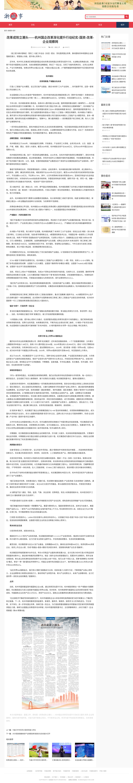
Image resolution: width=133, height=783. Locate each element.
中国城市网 (66, 771)
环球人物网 (103, 771)
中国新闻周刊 (93, 771)
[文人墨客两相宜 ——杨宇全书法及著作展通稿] (106, 229)
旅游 (55, 25)
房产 (77, 25)
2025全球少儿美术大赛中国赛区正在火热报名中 (114, 149)
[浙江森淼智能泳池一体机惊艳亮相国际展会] (106, 196)
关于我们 (55, 777)
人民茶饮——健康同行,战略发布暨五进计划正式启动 (119, 207)
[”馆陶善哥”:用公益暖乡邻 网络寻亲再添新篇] (106, 184)
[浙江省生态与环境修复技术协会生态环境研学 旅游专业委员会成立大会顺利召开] (106, 90)
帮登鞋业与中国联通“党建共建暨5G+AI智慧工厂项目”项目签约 (114, 137)
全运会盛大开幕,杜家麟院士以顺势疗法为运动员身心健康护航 (119, 79)
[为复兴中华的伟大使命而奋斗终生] (38, 750)
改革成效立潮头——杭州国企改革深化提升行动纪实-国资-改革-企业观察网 (119, 46)
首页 (10, 25)
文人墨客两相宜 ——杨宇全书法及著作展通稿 (119, 229)
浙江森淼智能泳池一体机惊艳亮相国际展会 (119, 196)
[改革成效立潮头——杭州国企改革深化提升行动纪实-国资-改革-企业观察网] (16, 750)
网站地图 (47, 777)
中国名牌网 (47, 771)
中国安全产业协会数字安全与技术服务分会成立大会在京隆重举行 (114, 160)
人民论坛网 (84, 771)
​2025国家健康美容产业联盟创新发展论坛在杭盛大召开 (31, 734)
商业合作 (70, 777)
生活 (100, 25)
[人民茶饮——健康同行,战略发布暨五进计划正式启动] (106, 207)
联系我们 (78, 777)
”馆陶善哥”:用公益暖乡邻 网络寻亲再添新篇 (119, 184)
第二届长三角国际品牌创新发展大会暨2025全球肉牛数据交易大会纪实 (114, 113)
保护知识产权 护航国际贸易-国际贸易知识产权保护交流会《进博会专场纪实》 (119, 219)
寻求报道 (62, 777)
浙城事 (19, 16)
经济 (122, 25)
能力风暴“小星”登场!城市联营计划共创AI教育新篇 (114, 126)
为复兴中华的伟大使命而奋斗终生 (24, 730)
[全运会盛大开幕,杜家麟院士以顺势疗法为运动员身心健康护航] (84, 750)
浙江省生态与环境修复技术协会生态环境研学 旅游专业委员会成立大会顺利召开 (119, 90)
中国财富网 (75, 771)
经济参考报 (38, 771)
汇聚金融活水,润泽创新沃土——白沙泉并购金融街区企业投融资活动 (119, 68)
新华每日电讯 (57, 771)
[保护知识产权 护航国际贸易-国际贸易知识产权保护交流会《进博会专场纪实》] (106, 218)
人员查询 (86, 777)
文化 (33, 25)
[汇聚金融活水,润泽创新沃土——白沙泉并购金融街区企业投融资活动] (61, 750)
